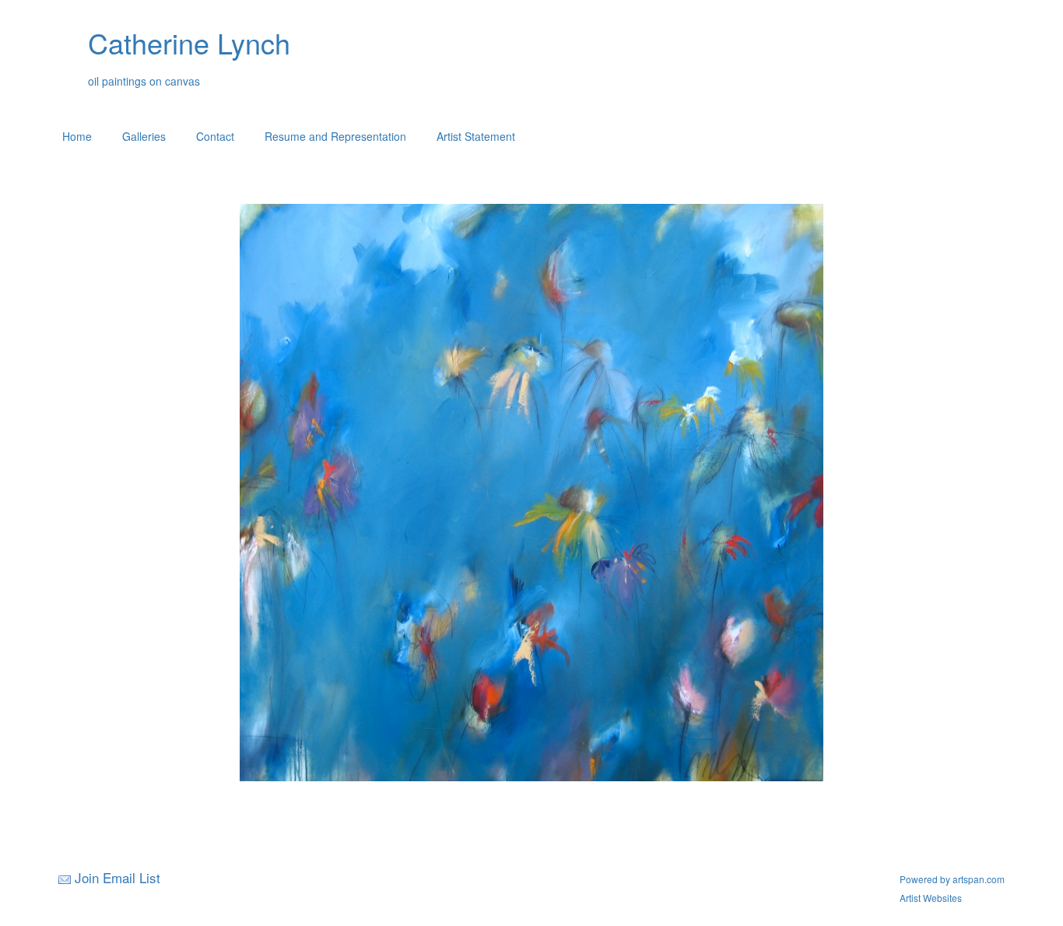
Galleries (144, 136)
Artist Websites (931, 897)
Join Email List (117, 877)
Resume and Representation (335, 136)
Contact (215, 136)
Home (77, 136)
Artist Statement (476, 136)
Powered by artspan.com (952, 879)
